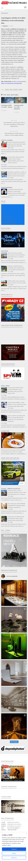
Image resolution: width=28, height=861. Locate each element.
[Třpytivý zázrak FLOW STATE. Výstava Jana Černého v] (14, 646)
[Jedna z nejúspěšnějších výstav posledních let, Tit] (14, 593)
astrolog (7, 89)
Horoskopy (4, 13)
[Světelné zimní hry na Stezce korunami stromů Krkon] (14, 726)
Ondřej (20, 89)
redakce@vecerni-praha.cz (14, 824)
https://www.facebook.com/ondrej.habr (11, 83)
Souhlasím (14, 849)
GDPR (9, 845)
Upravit (14, 853)
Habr (11, 89)
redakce (5, 26)
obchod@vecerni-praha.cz (14, 826)
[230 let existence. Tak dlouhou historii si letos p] (14, 700)
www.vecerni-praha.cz (13, 828)
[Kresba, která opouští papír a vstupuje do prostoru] (14, 673)
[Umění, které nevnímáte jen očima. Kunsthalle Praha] (14, 620)
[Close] (26, 834)
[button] (14, 550)
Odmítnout (14, 857)
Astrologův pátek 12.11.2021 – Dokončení (18, 107)
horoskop (15, 89)
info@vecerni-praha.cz (13, 822)
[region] (14, 846)
